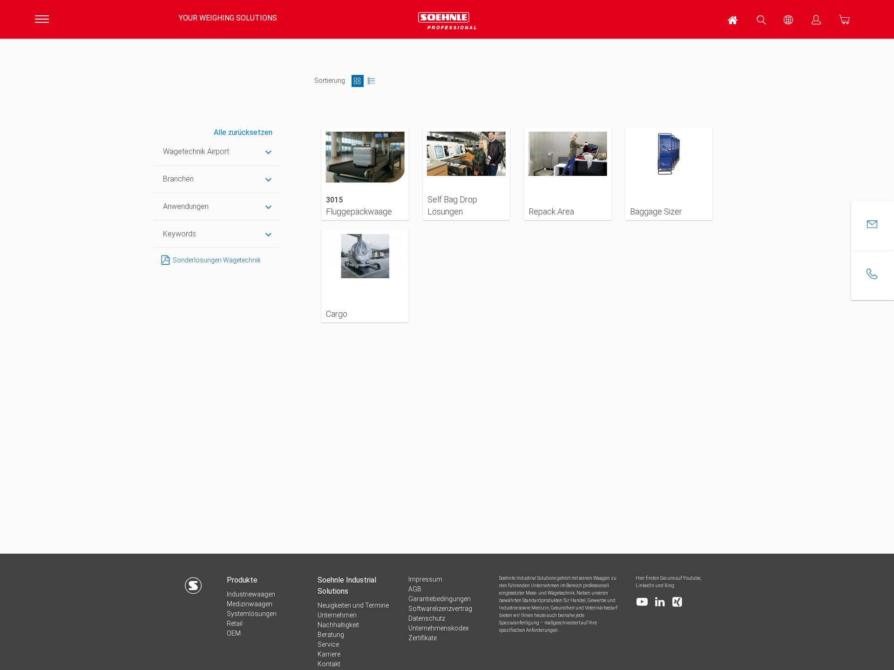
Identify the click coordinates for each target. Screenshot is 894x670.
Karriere (329, 654)
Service (328, 644)
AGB (414, 589)
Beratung (331, 634)
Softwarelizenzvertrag (440, 608)
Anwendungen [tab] (186, 206)
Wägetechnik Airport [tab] (196, 151)
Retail (235, 623)
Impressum (425, 579)
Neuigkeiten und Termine (353, 605)
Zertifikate (422, 638)
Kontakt (329, 664)
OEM (234, 633)
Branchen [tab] (178, 178)
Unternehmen (337, 615)
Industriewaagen (251, 594)
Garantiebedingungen (439, 599)
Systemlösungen (252, 613)
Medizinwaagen (249, 604)
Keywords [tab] (179, 233)
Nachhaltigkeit (338, 625)
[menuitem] (733, 19)
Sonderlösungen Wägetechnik (217, 260)
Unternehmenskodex (438, 628)
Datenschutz (426, 618)
